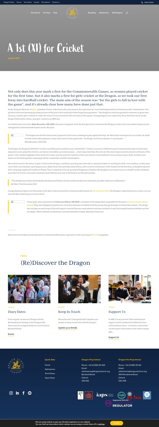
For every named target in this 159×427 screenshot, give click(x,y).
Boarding (92, 13)
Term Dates (28, 2)
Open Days (50, 378)
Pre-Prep (46, 13)
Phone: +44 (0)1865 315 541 (130, 365)
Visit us (19, 2)
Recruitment (45, 2)
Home (47, 365)
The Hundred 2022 (100, 191)
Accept (116, 423)
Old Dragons (117, 13)
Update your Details (67, 328)
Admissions (104, 13)
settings (101, 424)
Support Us (114, 337)
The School (35, 13)
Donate (36, 2)
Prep (55, 13)
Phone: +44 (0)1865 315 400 (93, 365)
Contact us (56, 2)
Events (11, 334)
